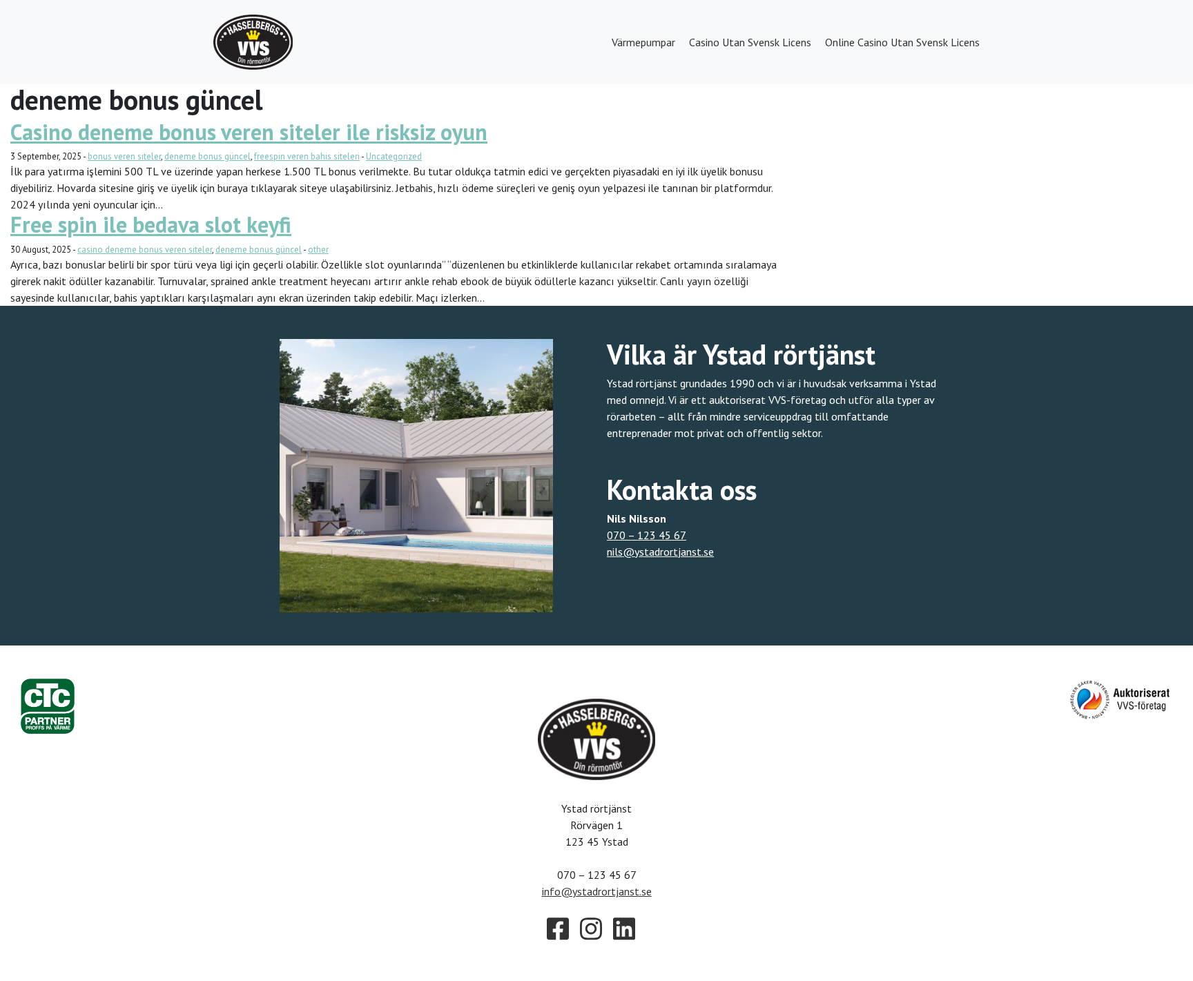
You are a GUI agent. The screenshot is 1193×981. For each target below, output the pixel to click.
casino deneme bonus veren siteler (144, 249)
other (318, 249)
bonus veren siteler (124, 156)
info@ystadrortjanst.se (597, 891)
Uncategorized (394, 156)
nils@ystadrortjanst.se (660, 552)
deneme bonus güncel (207, 156)
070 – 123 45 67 (646, 535)
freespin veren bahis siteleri (307, 156)
